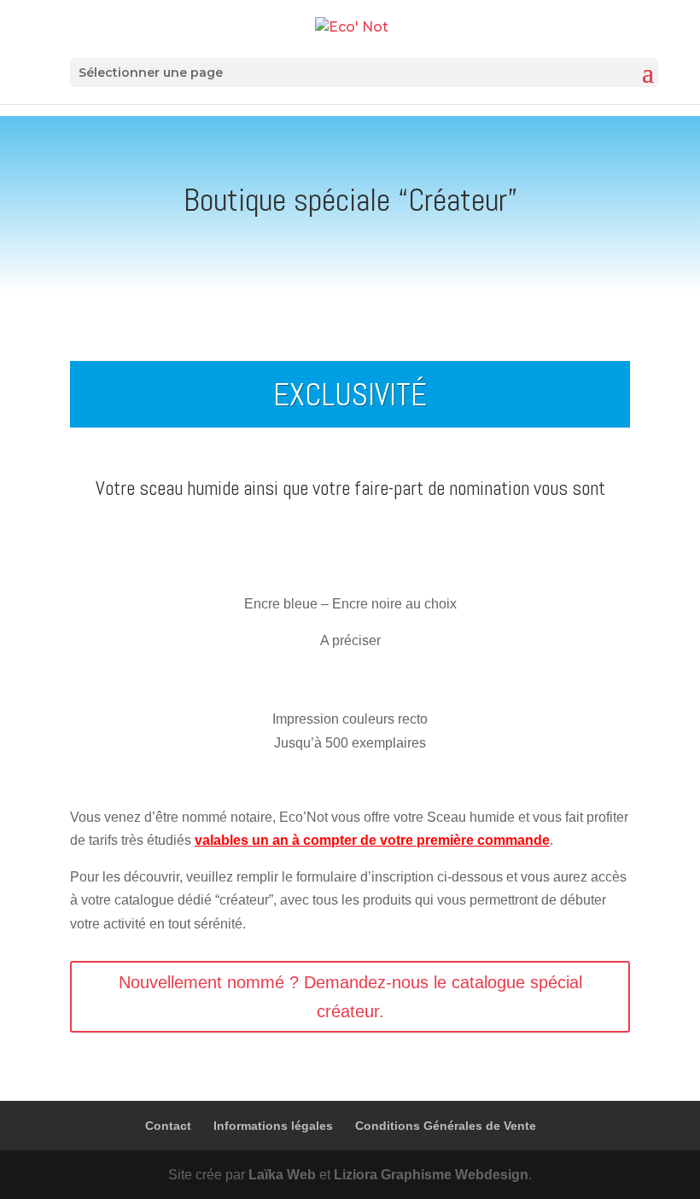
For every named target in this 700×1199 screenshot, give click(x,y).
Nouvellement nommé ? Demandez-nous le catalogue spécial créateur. (350, 997)
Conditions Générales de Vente (445, 1125)
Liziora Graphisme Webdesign (431, 1174)
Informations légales (273, 1125)
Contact (168, 1125)
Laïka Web (282, 1174)
